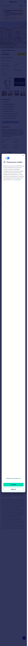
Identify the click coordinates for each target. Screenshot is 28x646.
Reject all (13, 489)
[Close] (23, 155)
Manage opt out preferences (13, 478)
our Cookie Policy (16, 179)
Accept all (13, 484)
